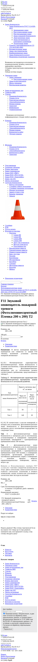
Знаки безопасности (12, 563)
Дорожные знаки (11, 565)
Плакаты (8, 573)
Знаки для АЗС (10, 590)
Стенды (8, 571)
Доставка (8, 553)
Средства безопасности (13, 594)
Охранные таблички (12, 579)
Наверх (3, 654)
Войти (3, 17)
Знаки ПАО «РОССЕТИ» (14, 586)
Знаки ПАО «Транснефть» (14, 588)
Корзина (4, 19)
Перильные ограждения (13, 603)
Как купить (9, 551)
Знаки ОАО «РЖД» (12, 584)
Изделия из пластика (12, 602)
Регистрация (10, 17)
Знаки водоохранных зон (14, 567)
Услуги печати (10, 600)
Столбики (8, 596)
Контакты (8, 555)
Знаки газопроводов (12, 583)
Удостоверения (10, 577)
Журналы (8, 575)
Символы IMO (10, 569)
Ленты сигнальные (12, 592)
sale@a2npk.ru (6, 13)
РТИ (6, 598)
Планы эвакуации (11, 581)
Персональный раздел (9, 649)
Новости (8, 549)
